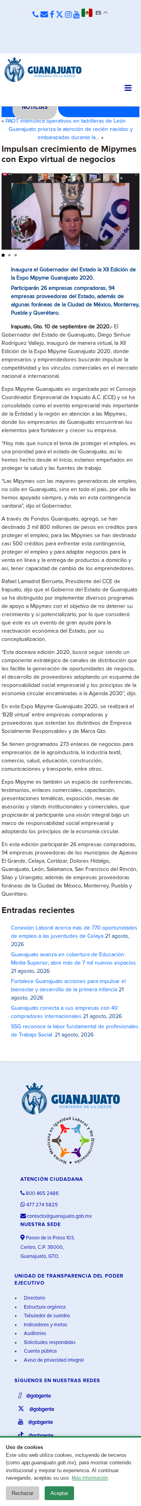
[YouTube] (76, 15)
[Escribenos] (44, 15)
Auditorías (34, 1333)
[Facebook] (52, 15)
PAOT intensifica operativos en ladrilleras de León (65, 121)
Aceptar (59, 1493)
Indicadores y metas (45, 1324)
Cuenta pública (40, 1351)
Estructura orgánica (44, 1307)
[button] (3, 255)
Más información (90, 1478)
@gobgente (38, 1396)
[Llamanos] (36, 15)
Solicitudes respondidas (49, 1342)
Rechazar (22, 1493)
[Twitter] (59, 15)
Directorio (34, 1298)
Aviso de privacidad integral (53, 1360)
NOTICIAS (34, 107)
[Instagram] (68, 15)
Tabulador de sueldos (46, 1315)
